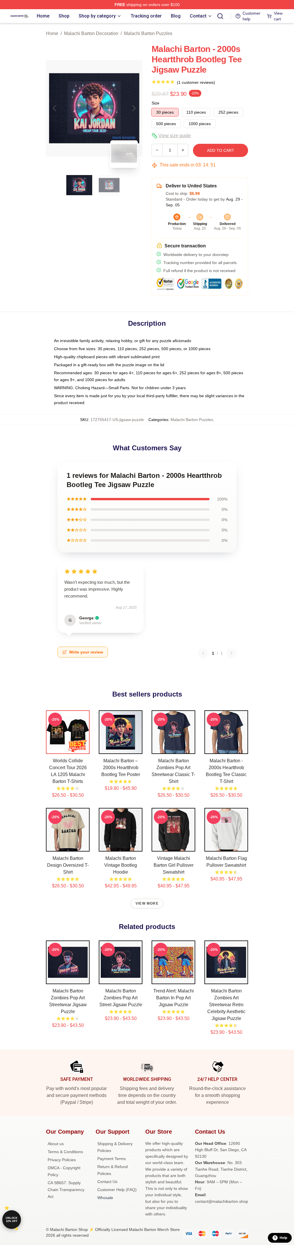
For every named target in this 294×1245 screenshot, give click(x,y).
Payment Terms (111, 1158)
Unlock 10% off (12, 1220)
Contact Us (107, 1181)
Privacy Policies (62, 1159)
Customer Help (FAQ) (117, 1189)
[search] (220, 16)
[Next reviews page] (231, 653)
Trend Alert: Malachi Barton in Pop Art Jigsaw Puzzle (173, 997)
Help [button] (283, 1238)
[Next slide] (133, 108)
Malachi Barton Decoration (91, 33)
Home (52, 33)
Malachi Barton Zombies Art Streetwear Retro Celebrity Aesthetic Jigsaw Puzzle (226, 1004)
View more (147, 903)
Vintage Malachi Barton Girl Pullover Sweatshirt (174, 865)
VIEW (68, 748)
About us (56, 1143)
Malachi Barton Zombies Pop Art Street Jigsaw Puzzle (120, 997)
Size (155, 103)
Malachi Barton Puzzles (148, 33)
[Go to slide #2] (109, 185)
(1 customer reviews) (196, 82)
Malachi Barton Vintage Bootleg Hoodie (120, 865)
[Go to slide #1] (79, 185)
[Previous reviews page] (203, 653)
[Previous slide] (55, 108)
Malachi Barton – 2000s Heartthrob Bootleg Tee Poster (120, 767)
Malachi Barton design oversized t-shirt (68, 865)
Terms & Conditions (65, 1151)
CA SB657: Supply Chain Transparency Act (66, 1189)
